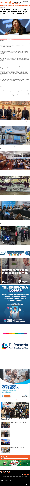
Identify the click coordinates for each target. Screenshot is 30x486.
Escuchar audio (2, 40)
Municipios (4, 5)
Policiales (22, 5)
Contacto (20, 477)
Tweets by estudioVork (3, 467)
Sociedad (18, 5)
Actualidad (11, 5)
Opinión (25, 5)
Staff (17, 477)
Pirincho (28, 5)
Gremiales (8, 5)
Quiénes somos (10, 477)
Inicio (1, 5)
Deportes (15, 5)
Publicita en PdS (14, 477)
